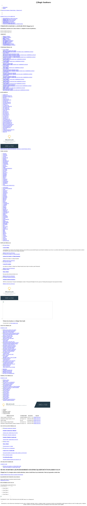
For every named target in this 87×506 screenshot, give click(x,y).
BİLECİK (5, 198)
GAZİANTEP (5, 164)
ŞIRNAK (4, 233)
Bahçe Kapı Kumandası (8, 124)
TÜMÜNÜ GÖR (3, 327)
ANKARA (5, 154)
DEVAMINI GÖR (14, 323)
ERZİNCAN (5, 209)
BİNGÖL (5, 199)
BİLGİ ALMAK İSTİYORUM (17, 474)
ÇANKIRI (5, 204)
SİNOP (4, 232)
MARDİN (5, 174)
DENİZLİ (5, 159)
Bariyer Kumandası (7, 123)
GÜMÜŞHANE (6, 211)
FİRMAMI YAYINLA (4, 480)
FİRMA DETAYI (37, 417)
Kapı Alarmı (6, 113)
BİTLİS (4, 200)
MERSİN (4, 175)
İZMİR (4, 167)
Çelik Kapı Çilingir (7, 106)
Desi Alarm (5, 111)
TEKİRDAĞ (5, 182)
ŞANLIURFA (5, 181)
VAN (4, 184)
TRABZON (5, 183)
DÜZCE (4, 206)
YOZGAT (5, 239)
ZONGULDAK (6, 240)
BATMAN (5, 195)
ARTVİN (4, 193)
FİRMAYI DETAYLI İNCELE (9, 252)
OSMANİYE (5, 228)
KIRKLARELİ (6, 222)
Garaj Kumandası (7, 121)
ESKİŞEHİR (5, 163)
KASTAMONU (6, 219)
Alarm (5, 110)
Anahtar (5, 94)
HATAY (4, 165)
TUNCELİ (5, 236)
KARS (4, 218)
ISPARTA (5, 215)
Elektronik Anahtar (7, 95)
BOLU (4, 201)
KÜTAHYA (5, 224)
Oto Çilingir (6, 108)
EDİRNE (4, 207)
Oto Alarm (6, 116)
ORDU (4, 177)
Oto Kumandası (7, 127)
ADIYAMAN (5, 187)
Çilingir (5, 104)
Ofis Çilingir (6, 107)
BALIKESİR (5, 157)
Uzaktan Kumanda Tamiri (8, 129)
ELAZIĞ (4, 208)
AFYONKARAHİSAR (7, 188)
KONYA (4, 171)
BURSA (4, 158)
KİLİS (4, 220)
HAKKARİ (5, 212)
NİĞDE (4, 227)
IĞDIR (4, 214)
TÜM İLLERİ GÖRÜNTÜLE (8, 185)
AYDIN (4, 156)
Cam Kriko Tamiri (7, 130)
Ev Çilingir (6, 105)
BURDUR (5, 202)
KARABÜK (5, 216)
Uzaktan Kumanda (7, 120)
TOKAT (4, 235)
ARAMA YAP (3, 34)
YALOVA (5, 238)
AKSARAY (5, 190)
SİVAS (4, 234)
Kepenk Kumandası (7, 122)
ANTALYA (5, 155)
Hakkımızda (5, 7)
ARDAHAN (5, 192)
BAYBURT (5, 197)
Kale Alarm (5, 112)
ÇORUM (4, 205)
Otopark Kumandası (7, 125)
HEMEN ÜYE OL (4, 16)
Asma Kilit (6, 98)
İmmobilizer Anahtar (7, 96)
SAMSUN (5, 180)
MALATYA (5, 172)
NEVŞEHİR (5, 226)
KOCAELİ (5, 170)
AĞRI (4, 189)
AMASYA (5, 191)
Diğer (5, 131)
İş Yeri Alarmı (6, 114)
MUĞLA (4, 176)
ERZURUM (5, 162)
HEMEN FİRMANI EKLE (5, 474)
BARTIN (4, 194)
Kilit (4, 97)
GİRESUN (5, 210)
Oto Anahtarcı (6, 119)
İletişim (4, 8)
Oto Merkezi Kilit (7, 103)
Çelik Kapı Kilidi (7, 99)
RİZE (4, 229)
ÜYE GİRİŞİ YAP (11, 16)
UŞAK (4, 237)
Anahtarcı (5, 118)
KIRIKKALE (5, 221)
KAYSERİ (5, 169)
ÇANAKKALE (6, 203)
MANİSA (5, 173)
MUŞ (4, 225)
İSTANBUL (5, 166)
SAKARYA (5, 179)
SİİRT (4, 231)
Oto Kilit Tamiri (7, 102)
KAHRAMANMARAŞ (7, 168)
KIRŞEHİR (5, 223)
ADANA (4, 153)
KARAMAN (5, 217)
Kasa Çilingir (6, 109)
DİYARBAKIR (6, 160)
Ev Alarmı (5, 115)
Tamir (5, 128)
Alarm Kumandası (7, 126)
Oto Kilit (5, 101)
